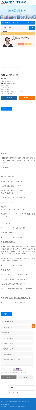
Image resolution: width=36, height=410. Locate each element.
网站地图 (23, 407)
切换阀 (11, 387)
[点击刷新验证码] (17, 369)
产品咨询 (9, 97)
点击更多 (31, 23)
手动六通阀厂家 (14, 392)
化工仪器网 (10, 407)
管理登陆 (17, 407)
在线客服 (26, 97)
